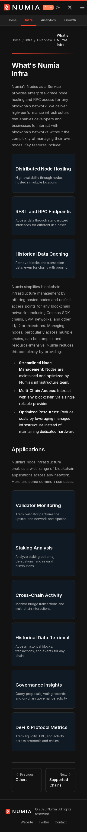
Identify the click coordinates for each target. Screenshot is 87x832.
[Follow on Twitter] (70, 7)
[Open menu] (82, 7)
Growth (70, 20)
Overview (44, 40)
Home (12, 20)
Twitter (44, 822)
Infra (29, 20)
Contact (61, 822)
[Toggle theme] (58, 7)
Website (27, 822)
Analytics (48, 20)
